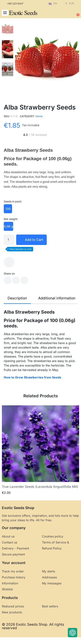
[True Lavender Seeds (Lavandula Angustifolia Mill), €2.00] (40, 450)
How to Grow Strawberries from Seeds (32, 377)
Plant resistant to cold (20, 249)
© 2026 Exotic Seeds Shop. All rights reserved (33, 626)
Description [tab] (17, 298)
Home (39, 116)
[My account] (64, 13)
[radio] (8, 208)
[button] (5, 13)
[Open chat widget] (72, 632)
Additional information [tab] (56, 298)
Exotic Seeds (23, 12)
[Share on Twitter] (16, 280)
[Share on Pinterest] (24, 280)
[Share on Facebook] (7, 280)
